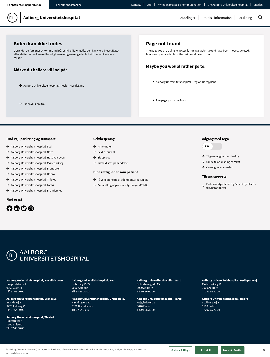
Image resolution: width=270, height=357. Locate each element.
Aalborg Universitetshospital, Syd (31, 146)
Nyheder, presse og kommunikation (179, 4)
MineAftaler (105, 146)
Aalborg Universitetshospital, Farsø (32, 185)
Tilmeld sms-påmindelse (113, 163)
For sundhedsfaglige (69, 5)
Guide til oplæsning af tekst (223, 162)
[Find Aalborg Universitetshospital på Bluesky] (24, 210)
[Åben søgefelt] (260, 17)
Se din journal (106, 152)
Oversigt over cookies (219, 167)
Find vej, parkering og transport (30, 138)
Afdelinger (187, 17)
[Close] (264, 350)
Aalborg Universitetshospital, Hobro (33, 174)
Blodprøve (104, 157)
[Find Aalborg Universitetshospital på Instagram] (31, 210)
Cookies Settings (180, 350)
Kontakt (136, 4)
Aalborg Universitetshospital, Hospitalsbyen (38, 157)
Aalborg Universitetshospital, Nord (32, 152)
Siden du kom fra (34, 104)
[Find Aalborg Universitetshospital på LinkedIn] (17, 210)
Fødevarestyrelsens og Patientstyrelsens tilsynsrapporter (231, 186)
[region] (135, 350)
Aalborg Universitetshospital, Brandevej (35, 168)
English (258, 4)
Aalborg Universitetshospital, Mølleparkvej (37, 163)
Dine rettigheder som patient (115, 172)
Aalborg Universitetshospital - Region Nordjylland (54, 85)
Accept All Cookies (232, 350)
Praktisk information (216, 17)
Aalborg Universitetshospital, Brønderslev (36, 190)
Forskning (245, 17)
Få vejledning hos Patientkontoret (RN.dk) (123, 179)
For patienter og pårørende (24, 5)
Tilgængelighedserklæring (222, 156)
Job (149, 4)
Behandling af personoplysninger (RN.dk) (123, 185)
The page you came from (171, 100)
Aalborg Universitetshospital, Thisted (33, 179)
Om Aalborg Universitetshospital (228, 4)
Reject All (206, 350)
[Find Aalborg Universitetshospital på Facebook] (9, 210)
